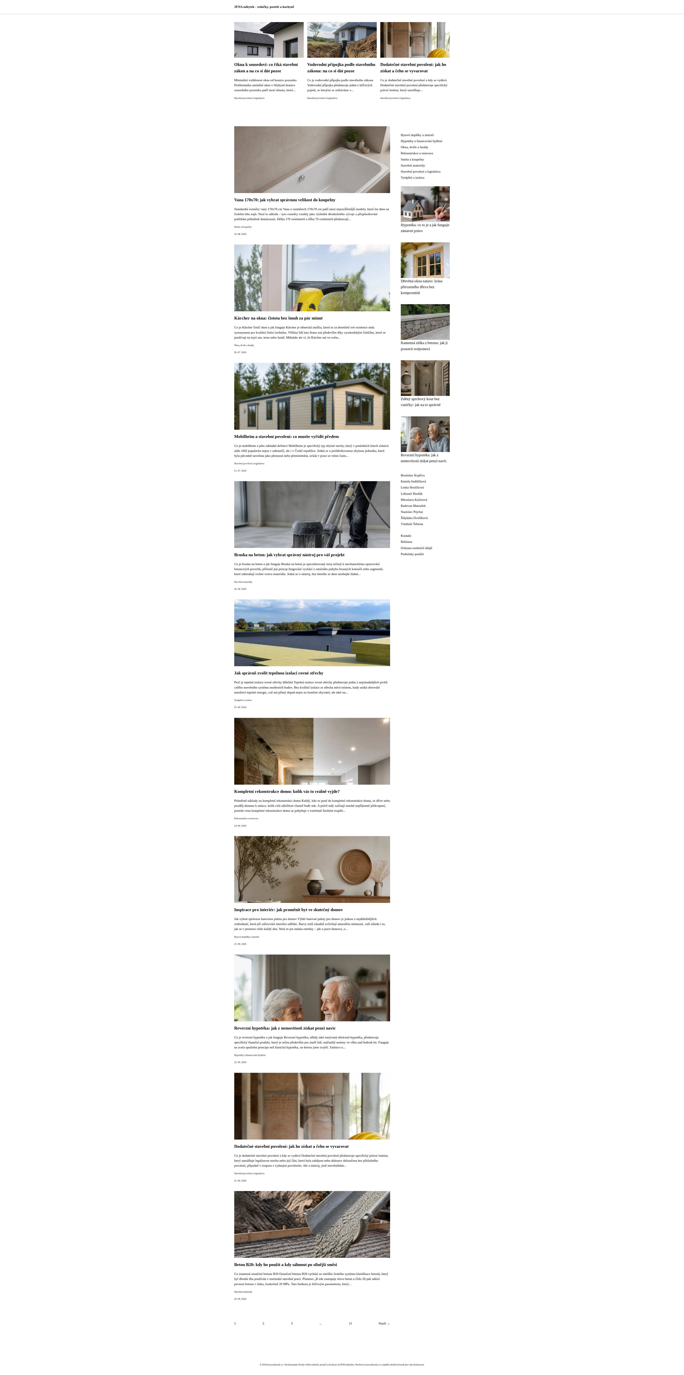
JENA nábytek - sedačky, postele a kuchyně (264, 7)
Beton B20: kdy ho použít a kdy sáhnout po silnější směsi (285, 1264)
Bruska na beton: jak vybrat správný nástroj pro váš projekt (289, 554)
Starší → (384, 1323)
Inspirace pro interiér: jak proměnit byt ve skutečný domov (288, 909)
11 (350, 1323)
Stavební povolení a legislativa (249, 98)
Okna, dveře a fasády (244, 345)
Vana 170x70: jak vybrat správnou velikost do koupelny (284, 199)
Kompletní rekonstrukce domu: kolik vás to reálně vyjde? (287, 791)
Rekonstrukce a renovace (246, 818)
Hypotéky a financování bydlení (250, 1055)
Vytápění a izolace (243, 700)
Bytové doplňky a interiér (246, 937)
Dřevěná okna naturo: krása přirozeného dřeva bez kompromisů (421, 287)
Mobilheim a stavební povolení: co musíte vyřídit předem (286, 436)
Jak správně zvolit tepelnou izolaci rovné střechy (278, 673)
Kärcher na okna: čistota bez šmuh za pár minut (278, 318)
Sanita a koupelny (243, 227)
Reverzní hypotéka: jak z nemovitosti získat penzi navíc (285, 1028)
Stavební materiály (243, 582)
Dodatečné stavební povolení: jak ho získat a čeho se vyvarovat (291, 1146)
